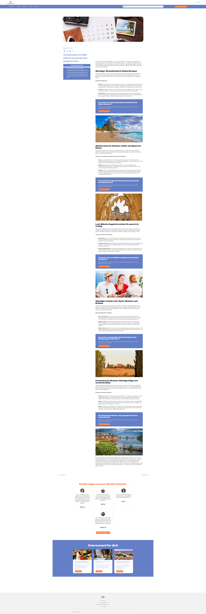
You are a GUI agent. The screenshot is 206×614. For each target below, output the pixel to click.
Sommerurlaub (134, 388)
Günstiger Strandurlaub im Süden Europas (75, 68)
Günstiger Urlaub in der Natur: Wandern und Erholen (77, 74)
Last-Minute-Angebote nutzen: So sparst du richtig (77, 72)
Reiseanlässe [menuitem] (24, 6)
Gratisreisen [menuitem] (36, 6)
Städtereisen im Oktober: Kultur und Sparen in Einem (77, 70)
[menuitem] (12, 6)
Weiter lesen (78, 571)
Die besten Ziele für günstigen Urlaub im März (102, 562)
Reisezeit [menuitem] (31, 6)
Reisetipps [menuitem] (18, 6)
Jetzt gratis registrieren (104, 111)
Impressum (103, 600)
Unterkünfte (104, 308)
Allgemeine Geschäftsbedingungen (103, 604)
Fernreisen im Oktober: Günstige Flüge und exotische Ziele (77, 76)
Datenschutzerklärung (103, 602)
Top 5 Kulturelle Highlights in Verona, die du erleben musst (123, 562)
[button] (64, 51)
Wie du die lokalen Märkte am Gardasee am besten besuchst (82, 562)
